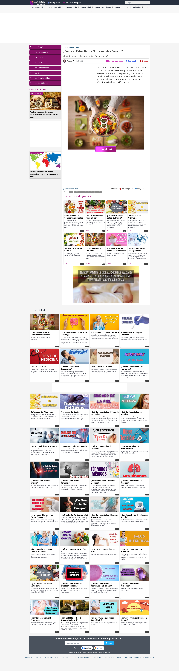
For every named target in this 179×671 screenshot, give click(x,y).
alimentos (98, 192)
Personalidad (54, 7)
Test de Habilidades (39, 83)
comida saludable (87, 192)
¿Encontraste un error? (70, 189)
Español (37, 7)
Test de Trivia (36, 57)
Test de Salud (36, 62)
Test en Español (37, 47)
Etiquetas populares (113, 657)
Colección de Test (37, 89)
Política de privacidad (104, 652)
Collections (149, 657)
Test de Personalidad (39, 52)
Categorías (97, 657)
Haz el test (106, 149)
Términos (94, 652)
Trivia (71, 7)
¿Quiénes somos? (51, 657)
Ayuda (38, 657)
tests (71, 192)
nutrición (77, 192)
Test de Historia (36, 93)
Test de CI (34, 73)
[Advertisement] (89, 28)
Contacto (28, 657)
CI (118, 7)
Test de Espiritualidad (40, 78)
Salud (85, 7)
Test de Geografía (37, 153)
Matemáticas (102, 7)
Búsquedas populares (133, 657)
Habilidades (133, 7)
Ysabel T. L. (71, 61)
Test (65, 48)
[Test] (37, 2)
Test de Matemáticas (39, 67)
